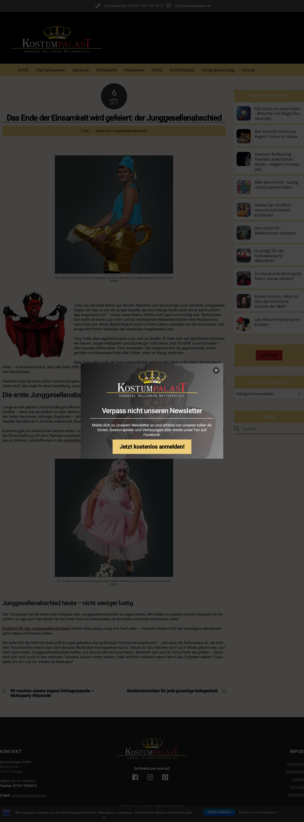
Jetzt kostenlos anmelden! (152, 447)
